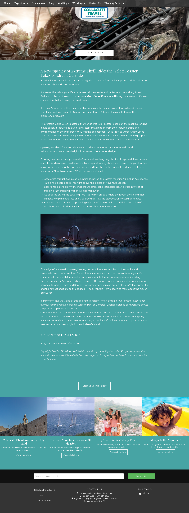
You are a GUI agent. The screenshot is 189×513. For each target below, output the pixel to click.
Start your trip (141, 476)
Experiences (21, 3)
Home (7, 3)
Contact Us (95, 3)
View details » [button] (23, 455)
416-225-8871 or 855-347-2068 (95, 496)
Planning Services (114, 3)
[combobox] (79, 476)
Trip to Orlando (94, 52)
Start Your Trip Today (94, 385)
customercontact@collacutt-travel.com (95, 493)
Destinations (38, 3)
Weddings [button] (78, 3)
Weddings (63, 3)
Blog (51, 3)
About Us (44, 495)
